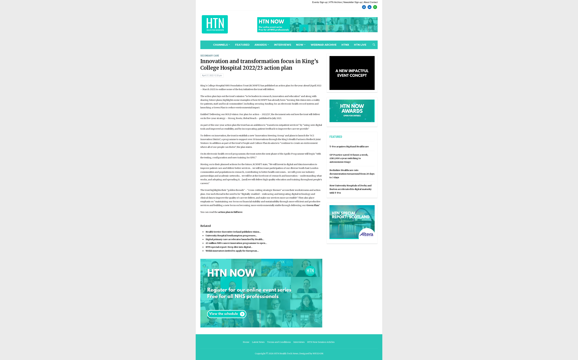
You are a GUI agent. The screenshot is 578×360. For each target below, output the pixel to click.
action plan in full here (230, 212)
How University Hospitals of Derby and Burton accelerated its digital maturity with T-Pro (350, 189)
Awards (261, 44)
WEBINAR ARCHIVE (324, 44)
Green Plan (312, 205)
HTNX (345, 44)
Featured (242, 44)
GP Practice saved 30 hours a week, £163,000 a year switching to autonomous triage (348, 158)
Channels (220, 44)
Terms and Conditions (279, 342)
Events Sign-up (319, 2)
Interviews (282, 44)
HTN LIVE (360, 44)
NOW (299, 44)
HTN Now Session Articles (320, 342)
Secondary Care (209, 55)
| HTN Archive (335, 2)
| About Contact (370, 2)
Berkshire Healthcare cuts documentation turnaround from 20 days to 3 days (351, 174)
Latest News (258, 342)
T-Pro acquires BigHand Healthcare (349, 146)
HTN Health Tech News (286, 353)
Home (246, 342)
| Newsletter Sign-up (352, 2)
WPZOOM (318, 353)
